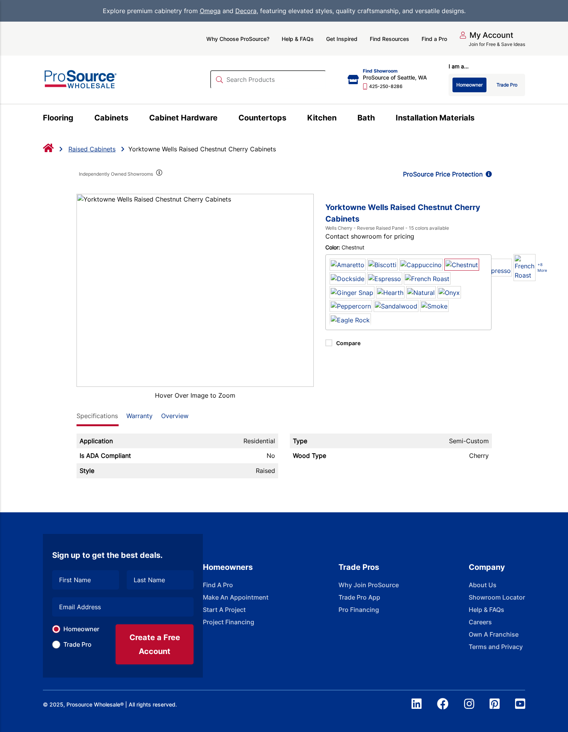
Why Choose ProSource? (237, 39)
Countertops (262, 117)
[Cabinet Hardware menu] (221, 119)
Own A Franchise (494, 634)
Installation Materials (435, 117)
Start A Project (224, 609)
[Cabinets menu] (132, 119)
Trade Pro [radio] (507, 85)
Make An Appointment (236, 597)
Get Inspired (341, 39)
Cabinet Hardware (183, 117)
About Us (483, 585)
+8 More (542, 267)
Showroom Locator (497, 597)
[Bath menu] (379, 119)
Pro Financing (358, 609)
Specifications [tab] (97, 416)
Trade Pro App (359, 597)
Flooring (58, 117)
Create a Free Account (154, 644)
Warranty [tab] (139, 416)
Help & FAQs (298, 39)
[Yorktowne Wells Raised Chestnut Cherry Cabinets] (195, 290)
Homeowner (81, 629)
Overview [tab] (175, 416)
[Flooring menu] (77, 119)
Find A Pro (218, 585)
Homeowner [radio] (469, 85)
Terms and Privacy (496, 647)
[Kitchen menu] (341, 119)
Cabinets (111, 117)
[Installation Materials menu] (478, 119)
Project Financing (228, 622)
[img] (159, 174)
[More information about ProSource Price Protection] (487, 174)
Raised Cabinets (92, 149)
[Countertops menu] (290, 119)
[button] (486, 35)
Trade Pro (77, 644)
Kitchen (322, 117)
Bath (366, 117)
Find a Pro (434, 39)
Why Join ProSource (368, 585)
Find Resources (389, 39)
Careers (480, 622)
